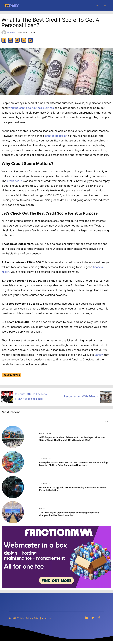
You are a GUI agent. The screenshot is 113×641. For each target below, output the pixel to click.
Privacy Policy (33, 618)
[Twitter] (93, 617)
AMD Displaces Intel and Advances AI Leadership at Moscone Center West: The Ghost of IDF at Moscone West (72, 438)
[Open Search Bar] (97, 5)
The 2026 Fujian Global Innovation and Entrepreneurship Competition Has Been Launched (69, 514)
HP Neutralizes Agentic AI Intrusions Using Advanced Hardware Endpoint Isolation (73, 489)
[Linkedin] (86, 617)
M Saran (11, 32)
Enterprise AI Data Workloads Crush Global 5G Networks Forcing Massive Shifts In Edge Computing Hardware (73, 463)
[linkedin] (23, 40)
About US (46, 618)
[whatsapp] (10, 40)
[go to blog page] (106, 421)
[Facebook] (99, 617)
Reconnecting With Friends (81, 396)
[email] (30, 40)
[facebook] (3, 40)
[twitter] (17, 40)
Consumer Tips (12, 375)
